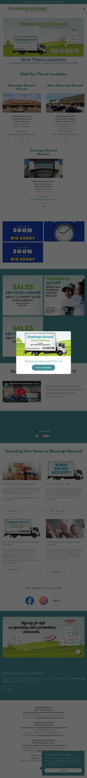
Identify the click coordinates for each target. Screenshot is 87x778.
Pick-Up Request (43, 367)
